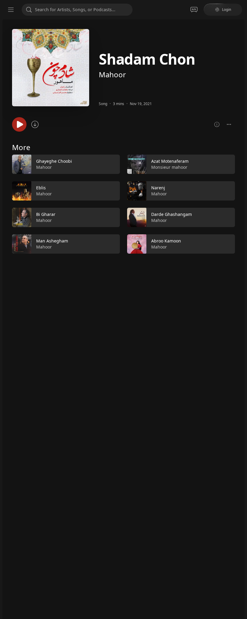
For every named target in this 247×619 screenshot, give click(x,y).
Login (226, 9)
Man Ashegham (52, 241)
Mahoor (112, 74)
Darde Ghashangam (171, 214)
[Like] (111, 164)
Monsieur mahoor (169, 167)
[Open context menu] (229, 124)
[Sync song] (35, 124)
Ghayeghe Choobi (54, 161)
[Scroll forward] (240, 203)
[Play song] (19, 124)
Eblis (41, 188)
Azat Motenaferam (170, 161)
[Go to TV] (194, 9)
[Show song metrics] (217, 124)
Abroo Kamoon (166, 241)
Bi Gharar (45, 214)
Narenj (158, 188)
